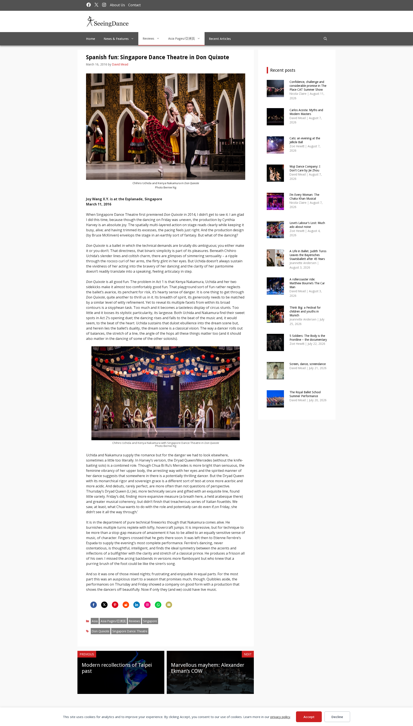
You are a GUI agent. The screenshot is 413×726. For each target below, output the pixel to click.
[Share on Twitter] (104, 605)
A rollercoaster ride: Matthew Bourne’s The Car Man (307, 283)
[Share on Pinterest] (115, 605)
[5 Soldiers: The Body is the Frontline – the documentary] (275, 348)
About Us (117, 5)
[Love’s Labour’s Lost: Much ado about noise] (275, 235)
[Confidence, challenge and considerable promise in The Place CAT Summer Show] (275, 94)
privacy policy (280, 717)
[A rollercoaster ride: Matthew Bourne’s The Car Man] (275, 291)
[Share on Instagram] (147, 605)
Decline (337, 717)
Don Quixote (100, 631)
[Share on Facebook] (93, 605)
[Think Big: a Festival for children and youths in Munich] (275, 319)
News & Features (116, 39)
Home (90, 39)
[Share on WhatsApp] (158, 605)
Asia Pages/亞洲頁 (181, 38)
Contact (134, 5)
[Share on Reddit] (126, 605)
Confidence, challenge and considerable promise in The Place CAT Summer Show (308, 85)
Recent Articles (220, 39)
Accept (309, 717)
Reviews (148, 38)
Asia (95, 621)
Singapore (150, 621)
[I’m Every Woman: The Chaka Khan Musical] (275, 207)
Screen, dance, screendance (308, 364)
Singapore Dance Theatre (129, 631)
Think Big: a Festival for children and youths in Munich (305, 311)
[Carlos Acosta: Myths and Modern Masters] (275, 122)
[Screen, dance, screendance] (275, 376)
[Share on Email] (169, 605)
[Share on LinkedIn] (136, 605)
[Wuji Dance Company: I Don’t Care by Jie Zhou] (275, 178)
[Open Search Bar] (325, 38)
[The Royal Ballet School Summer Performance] (275, 404)
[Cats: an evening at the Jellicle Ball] (275, 150)
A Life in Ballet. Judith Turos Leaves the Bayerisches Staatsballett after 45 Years (308, 255)
